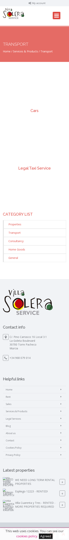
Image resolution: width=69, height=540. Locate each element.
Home (7, 51)
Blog (8, 426)
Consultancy (16, 241)
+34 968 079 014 (20, 358)
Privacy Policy (13, 455)
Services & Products (25, 51)
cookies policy (26, 536)
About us (11, 433)
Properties (14, 224)
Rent (8, 396)
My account (38, 3)
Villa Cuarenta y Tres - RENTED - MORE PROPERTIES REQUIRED (35, 505)
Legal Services (13, 418)
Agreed (45, 536)
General (13, 258)
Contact (10, 440)
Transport (14, 232)
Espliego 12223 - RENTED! (31, 491)
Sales (8, 404)
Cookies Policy (13, 447)
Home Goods (16, 249)
